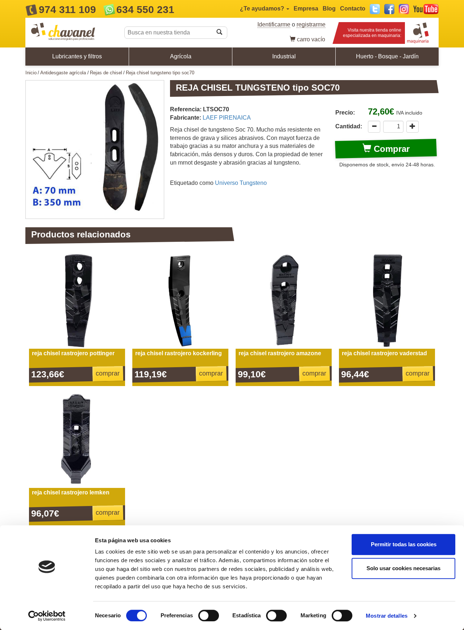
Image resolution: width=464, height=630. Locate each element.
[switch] (208, 615)
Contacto (352, 8)
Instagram (404, 9)
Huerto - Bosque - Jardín (387, 56)
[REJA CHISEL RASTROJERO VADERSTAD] (387, 301)
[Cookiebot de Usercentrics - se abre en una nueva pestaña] (47, 615)
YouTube (426, 9)
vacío (311, 39)
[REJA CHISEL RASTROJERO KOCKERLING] (180, 301)
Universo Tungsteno (241, 183)
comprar (108, 373)
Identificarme (273, 24)
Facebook (389, 9)
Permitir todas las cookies (403, 544)
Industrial (284, 56)
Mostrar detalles (386, 616)
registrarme (311, 24)
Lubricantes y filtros (77, 56)
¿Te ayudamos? (263, 8)
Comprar (390, 149)
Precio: (345, 112)
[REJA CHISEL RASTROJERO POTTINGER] (77, 301)
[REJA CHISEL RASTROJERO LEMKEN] (77, 440)
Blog (329, 8)
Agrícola (180, 56)
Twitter (375, 9)
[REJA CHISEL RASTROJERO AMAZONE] (284, 301)
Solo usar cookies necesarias (403, 568)
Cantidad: (348, 126)
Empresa (306, 8)
